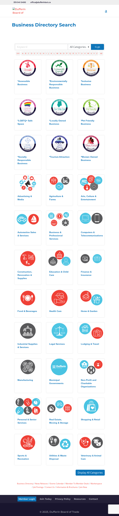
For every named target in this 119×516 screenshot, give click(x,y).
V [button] (85, 53)
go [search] (98, 46)
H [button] (43, 53)
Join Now (83, 487)
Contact (93, 499)
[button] (90, 473)
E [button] (34, 53)
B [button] (25, 53)
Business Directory (25, 483)
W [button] (88, 53)
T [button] (78, 53)
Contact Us (50, 487)
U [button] (81, 53)
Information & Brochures (67, 487)
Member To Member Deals (77, 483)
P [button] (66, 53)
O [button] (63, 53)
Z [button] (96, 53)
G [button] (40, 53)
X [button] (91, 53)
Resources (80, 499)
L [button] (54, 53)
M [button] (57, 53)
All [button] (101, 53)
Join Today (46, 499)
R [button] (73, 53)
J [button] (48, 53)
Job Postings (38, 487)
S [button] (76, 53)
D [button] (31, 53)
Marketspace (96, 483)
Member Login (27, 499)
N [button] (60, 53)
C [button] (28, 53)
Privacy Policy (63, 499)
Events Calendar (57, 483)
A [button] (22, 53)
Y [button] (94, 53)
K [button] (51, 53)
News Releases (41, 483)
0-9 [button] (18, 53)
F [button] (37, 53)
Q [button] (70, 53)
